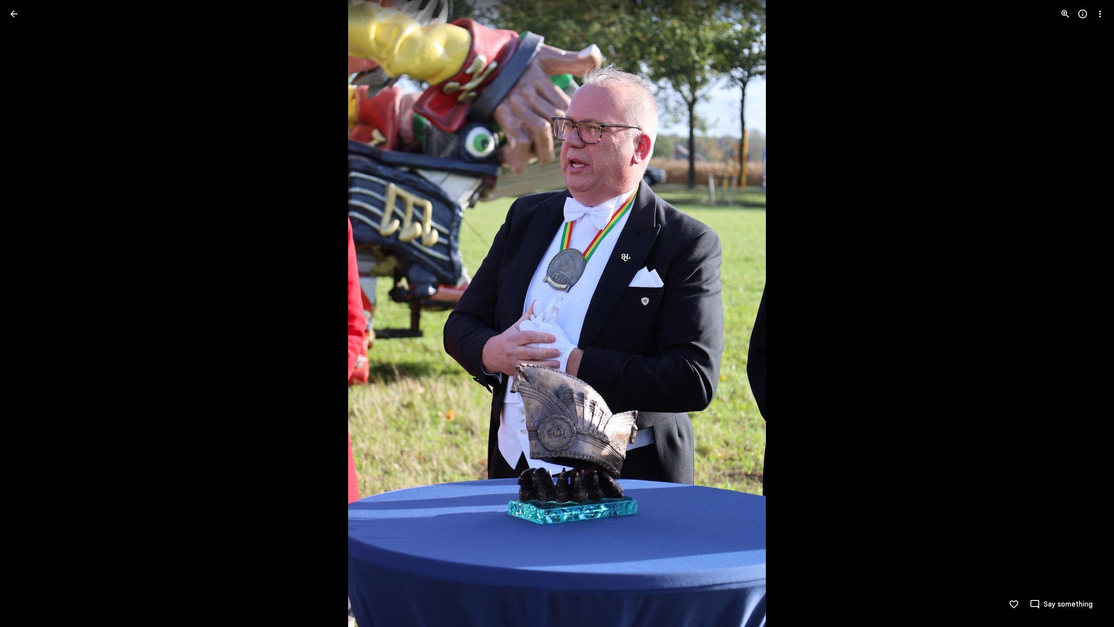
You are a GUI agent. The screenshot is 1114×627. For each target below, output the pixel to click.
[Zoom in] (1065, 14)
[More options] (1100, 14)
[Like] (1014, 604)
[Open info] (1082, 14)
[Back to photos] (13, 13)
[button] (24, 313)
